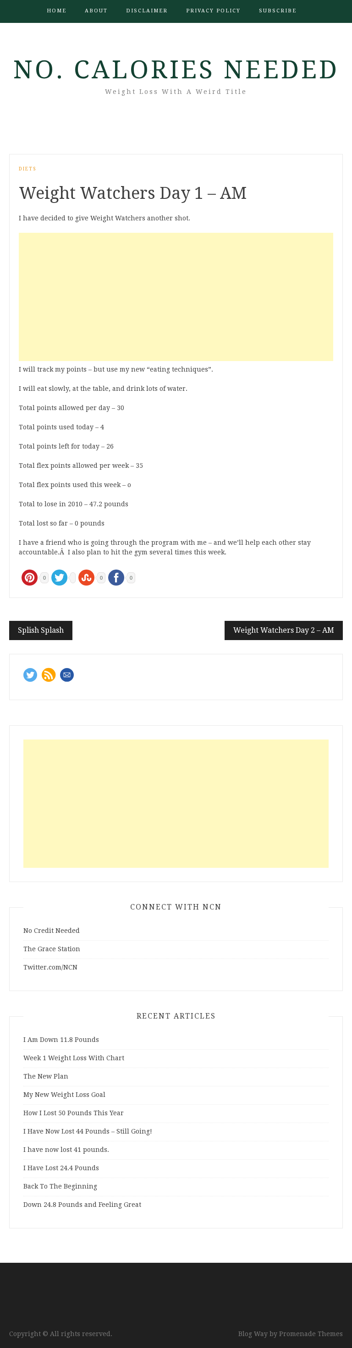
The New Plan (45, 1076)
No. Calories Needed (176, 69)
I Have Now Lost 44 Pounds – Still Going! (87, 1131)
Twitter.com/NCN (50, 967)
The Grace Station (51, 949)
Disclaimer (147, 11)
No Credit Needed (51, 930)
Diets (27, 168)
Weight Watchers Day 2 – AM (283, 630)
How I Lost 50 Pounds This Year (73, 1113)
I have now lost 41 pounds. (66, 1149)
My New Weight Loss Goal (64, 1094)
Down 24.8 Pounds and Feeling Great (82, 1204)
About (96, 11)
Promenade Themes (311, 1333)
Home (56, 11)
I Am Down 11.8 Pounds (61, 1039)
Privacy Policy (213, 11)
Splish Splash (41, 630)
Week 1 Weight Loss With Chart (73, 1058)
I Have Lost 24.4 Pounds (61, 1168)
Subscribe (278, 11)
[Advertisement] (176, 297)
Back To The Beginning (60, 1186)
